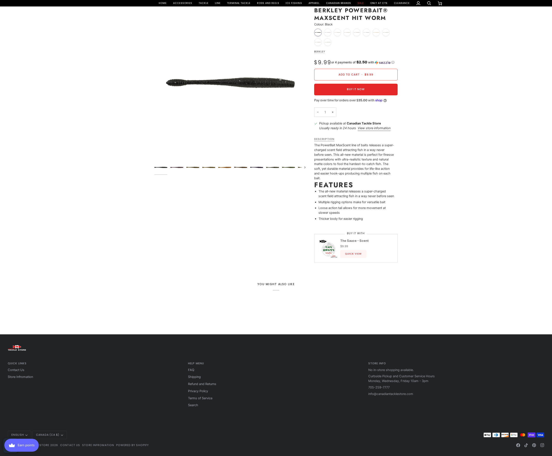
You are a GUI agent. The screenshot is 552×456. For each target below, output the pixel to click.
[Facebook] (518, 445)
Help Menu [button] (196, 363)
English (17, 435)
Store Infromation (20, 377)
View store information (374, 128)
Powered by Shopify (132, 445)
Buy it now (356, 89)
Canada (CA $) (47, 435)
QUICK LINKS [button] (17, 363)
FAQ (191, 370)
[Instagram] (542, 445)
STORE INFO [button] (377, 363)
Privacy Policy (198, 391)
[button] (182, 3)
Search (193, 405)
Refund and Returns (202, 384)
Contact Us (16, 370)
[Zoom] (230, 83)
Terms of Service (200, 398)
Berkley (319, 51)
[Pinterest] (534, 445)
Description (324, 139)
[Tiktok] (526, 445)
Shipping (194, 377)
